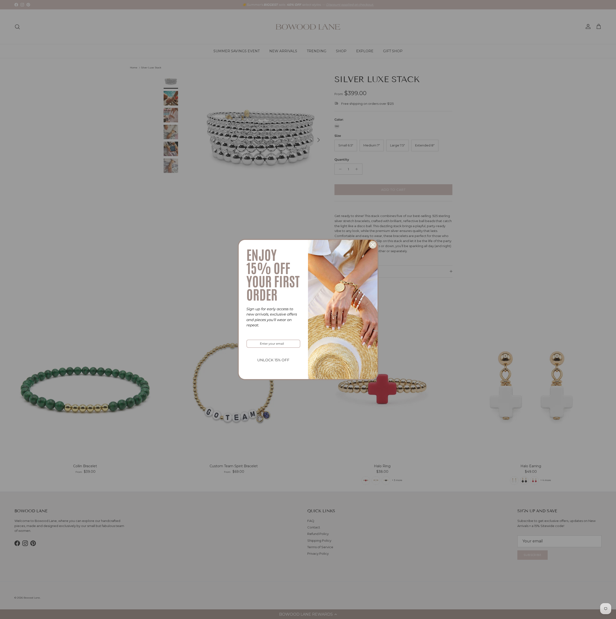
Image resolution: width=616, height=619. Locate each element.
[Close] (373, 244)
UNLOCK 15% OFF (273, 360)
